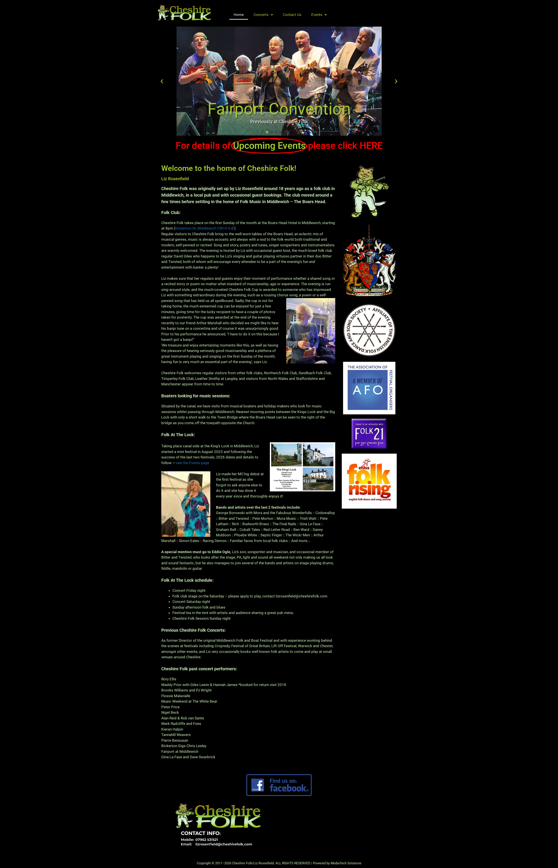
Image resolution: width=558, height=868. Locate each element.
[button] (162, 81)
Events (316, 14)
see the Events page (192, 463)
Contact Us (292, 14)
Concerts (261, 14)
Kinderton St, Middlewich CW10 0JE (204, 228)
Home (239, 14)
